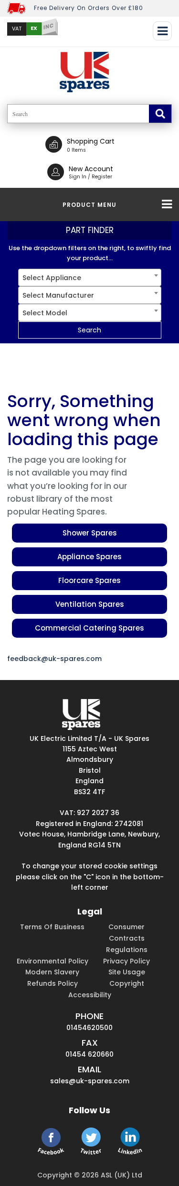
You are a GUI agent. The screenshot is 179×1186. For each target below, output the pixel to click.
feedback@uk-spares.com (54, 658)
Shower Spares (90, 533)
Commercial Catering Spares (89, 628)
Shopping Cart (91, 141)
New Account (91, 169)
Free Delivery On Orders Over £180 (88, 8)
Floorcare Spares (89, 580)
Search (89, 330)
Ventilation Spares (89, 604)
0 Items (76, 150)
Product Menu (89, 205)
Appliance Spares (89, 557)
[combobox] (89, 277)
